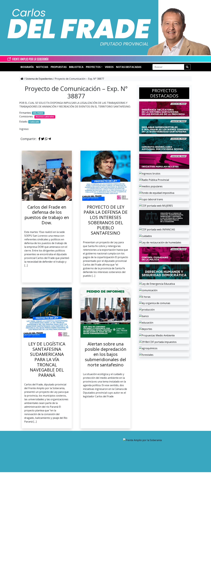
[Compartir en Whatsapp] (46, 139)
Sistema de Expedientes (39, 78)
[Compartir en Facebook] (39, 139)
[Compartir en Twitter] (42, 139)
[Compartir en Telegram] (49, 139)
